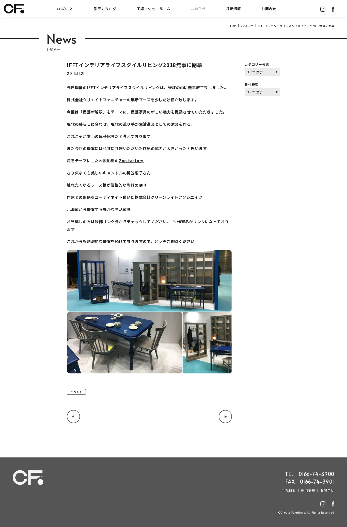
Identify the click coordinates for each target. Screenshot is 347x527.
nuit (143, 185)
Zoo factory (131, 160)
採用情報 (233, 8)
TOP (233, 25)
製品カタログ (105, 8)
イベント (76, 392)
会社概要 (289, 490)
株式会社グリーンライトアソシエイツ (168, 197)
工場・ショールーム (153, 8)
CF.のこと (65, 8)
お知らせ (198, 8)
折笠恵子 (135, 172)
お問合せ (268, 8)
